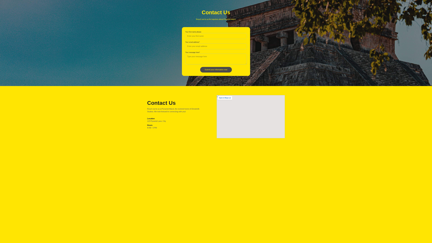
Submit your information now (216, 70)
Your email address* (192, 42)
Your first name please (193, 32)
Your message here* (192, 52)
